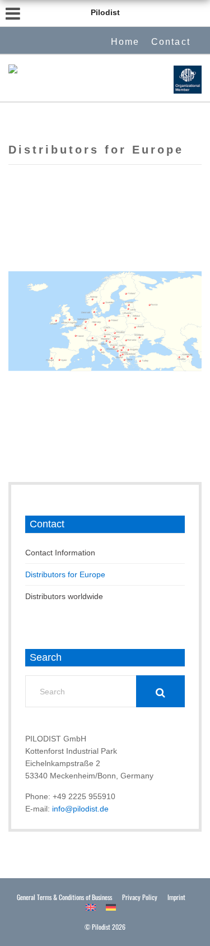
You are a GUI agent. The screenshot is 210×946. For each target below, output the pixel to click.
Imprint (176, 897)
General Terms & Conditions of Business (64, 897)
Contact (170, 42)
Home (125, 42)
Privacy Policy (139, 897)
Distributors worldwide (64, 596)
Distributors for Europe (65, 574)
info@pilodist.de (80, 808)
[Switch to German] (111, 907)
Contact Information (60, 552)
